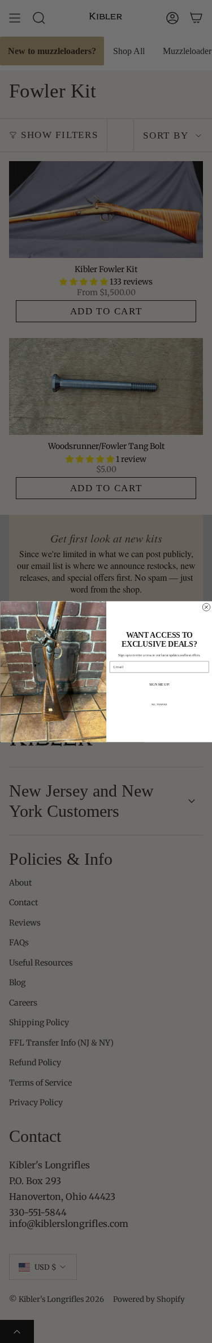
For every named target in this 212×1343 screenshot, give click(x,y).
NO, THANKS (159, 704)
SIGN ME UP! (159, 684)
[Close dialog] (206, 607)
